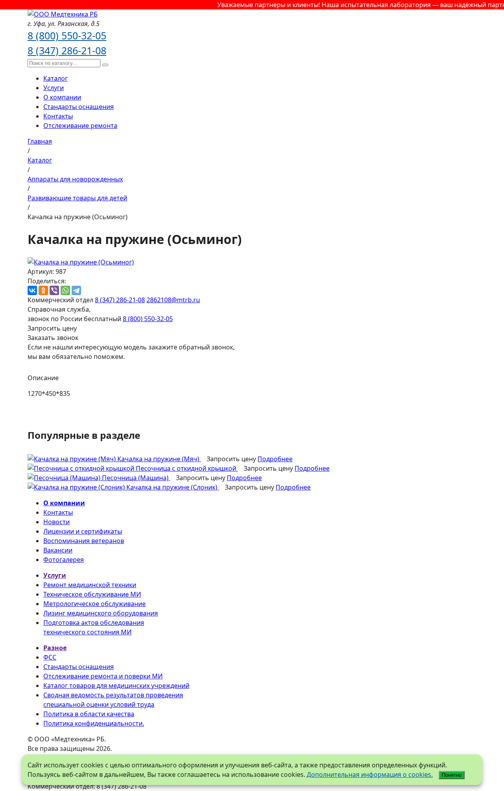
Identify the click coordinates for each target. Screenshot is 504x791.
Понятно (451, 775)
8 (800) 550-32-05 (67, 35)
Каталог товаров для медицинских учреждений (116, 685)
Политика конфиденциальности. (93, 723)
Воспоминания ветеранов (83, 540)
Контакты (58, 116)
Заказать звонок (53, 337)
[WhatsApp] (65, 290)
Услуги (53, 87)
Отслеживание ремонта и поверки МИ (103, 676)
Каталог (55, 78)
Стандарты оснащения (78, 106)
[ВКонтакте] (32, 290)
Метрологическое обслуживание (94, 603)
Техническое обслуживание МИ (92, 594)
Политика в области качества (88, 714)
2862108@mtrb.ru (173, 300)
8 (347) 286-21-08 (67, 50)
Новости (56, 521)
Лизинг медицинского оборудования (100, 613)
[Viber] (54, 290)
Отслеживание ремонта (80, 125)
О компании (62, 97)
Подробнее (275, 459)
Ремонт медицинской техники (89, 584)
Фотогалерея (63, 559)
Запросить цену (52, 328)
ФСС (49, 657)
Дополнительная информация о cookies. (370, 774)
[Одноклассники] (43, 290)
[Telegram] (76, 290)
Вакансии (57, 550)
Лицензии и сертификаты (82, 531)
